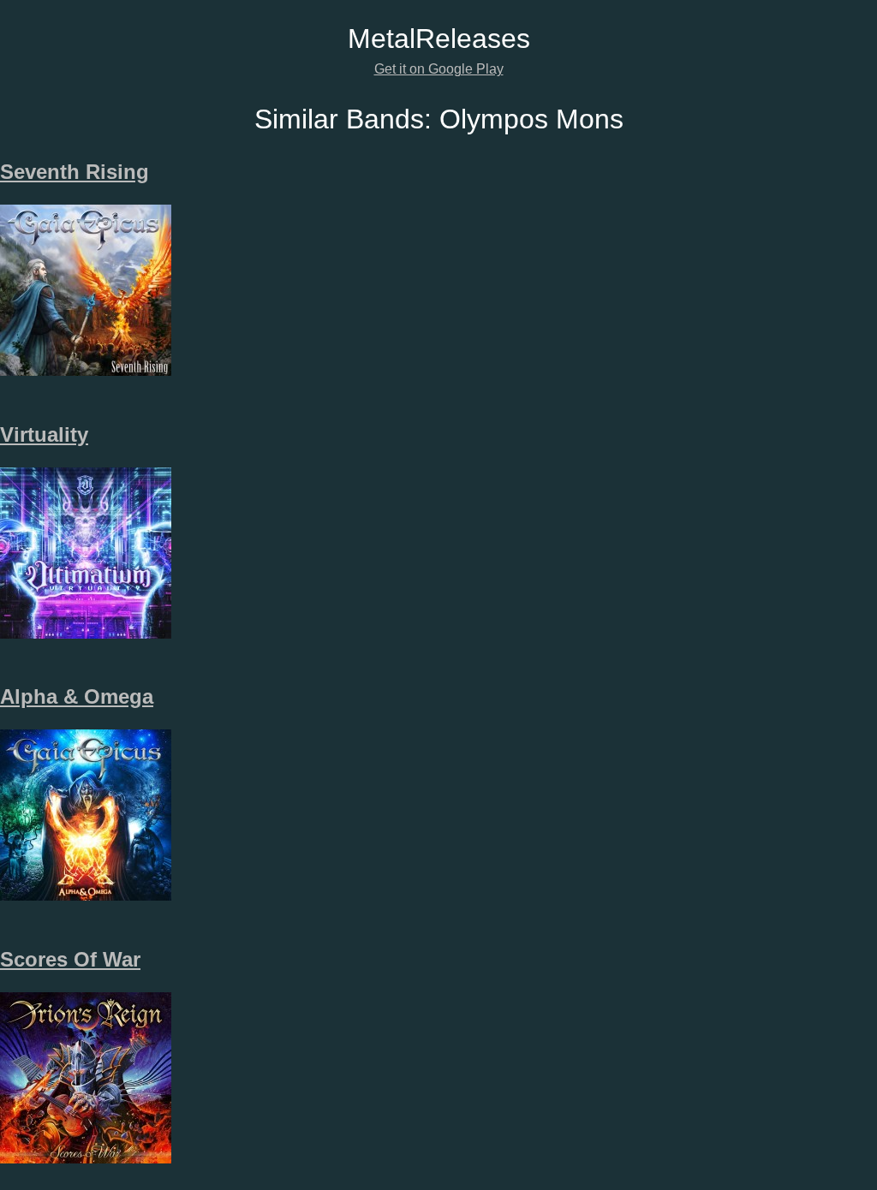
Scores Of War (70, 959)
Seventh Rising (74, 171)
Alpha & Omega (76, 696)
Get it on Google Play (439, 69)
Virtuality (44, 434)
